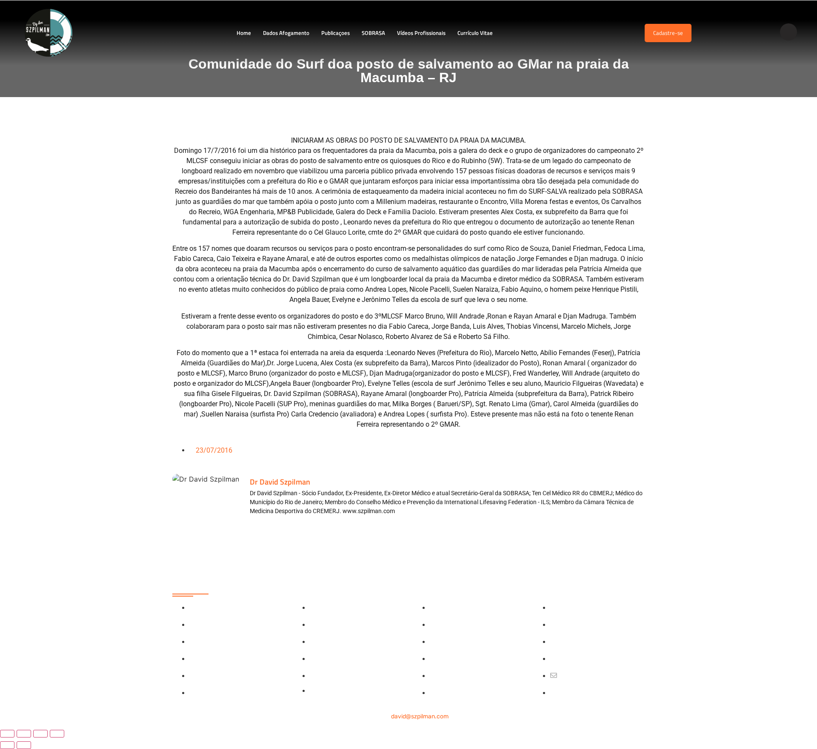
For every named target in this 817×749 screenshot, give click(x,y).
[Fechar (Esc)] (57, 734)
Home (244, 33)
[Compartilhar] (40, 734)
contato (408, 716)
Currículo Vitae (475, 33)
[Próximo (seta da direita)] (24, 745)
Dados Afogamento (286, 33)
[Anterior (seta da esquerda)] (7, 745)
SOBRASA (373, 33)
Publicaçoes (335, 33)
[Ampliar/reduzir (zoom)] (7, 734)
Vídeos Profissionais (421, 33)
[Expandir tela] (24, 734)
